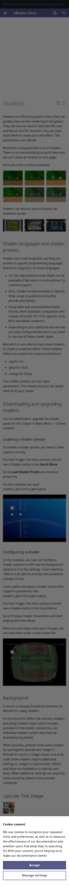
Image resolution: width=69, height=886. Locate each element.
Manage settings (34, 875)
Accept (34, 865)
